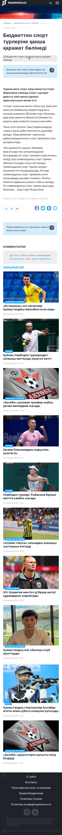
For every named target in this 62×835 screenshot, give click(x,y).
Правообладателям (31, 793)
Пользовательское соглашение (31, 787)
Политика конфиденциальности (31, 804)
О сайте (31, 776)
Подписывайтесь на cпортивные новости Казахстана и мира (27, 229)
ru (50, 3)
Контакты (31, 782)
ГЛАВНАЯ (7, 23)
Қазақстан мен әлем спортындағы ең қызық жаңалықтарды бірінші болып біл (26, 71)
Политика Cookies (31, 799)
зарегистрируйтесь (41, 259)
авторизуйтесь (17, 259)
